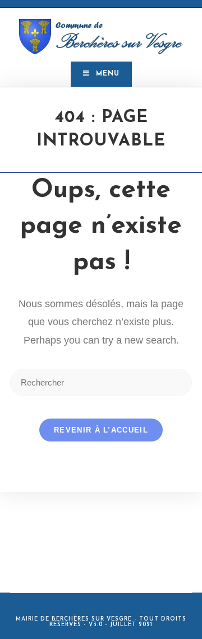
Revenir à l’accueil (101, 430)
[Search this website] (101, 382)
